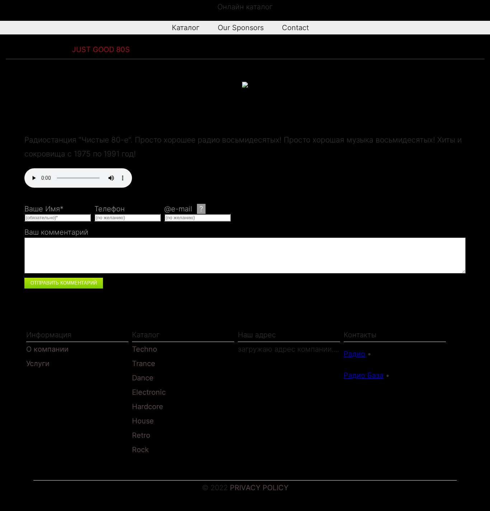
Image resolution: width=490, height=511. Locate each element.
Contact (291, 27)
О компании (47, 349)
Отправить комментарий (63, 283)
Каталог (181, 27)
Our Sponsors (237, 27)
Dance (143, 378)
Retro (53, 49)
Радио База (363, 375)
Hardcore (147, 406)
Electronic (149, 392)
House (143, 421)
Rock (140, 449)
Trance (143, 363)
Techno (144, 349)
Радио (354, 354)
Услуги (38, 363)
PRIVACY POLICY (259, 487)
